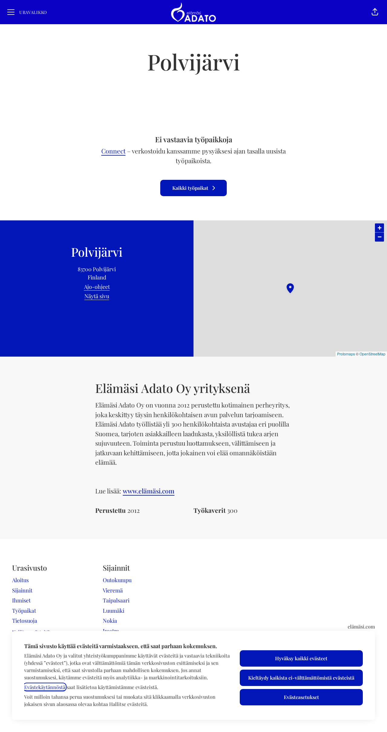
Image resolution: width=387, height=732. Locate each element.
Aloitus (20, 580)
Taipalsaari (116, 600)
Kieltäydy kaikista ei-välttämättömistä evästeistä (301, 677)
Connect (113, 151)
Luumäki (113, 610)
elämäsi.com (361, 626)
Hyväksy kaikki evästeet (301, 658)
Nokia (110, 620)
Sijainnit (22, 590)
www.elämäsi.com (148, 490)
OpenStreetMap (372, 353)
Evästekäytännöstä (44, 687)
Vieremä (113, 590)
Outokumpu (117, 580)
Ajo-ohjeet (97, 286)
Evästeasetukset (301, 697)
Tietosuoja (24, 620)
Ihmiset (21, 600)
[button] (374, 12)
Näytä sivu (96, 296)
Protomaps (346, 353)
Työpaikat (24, 610)
